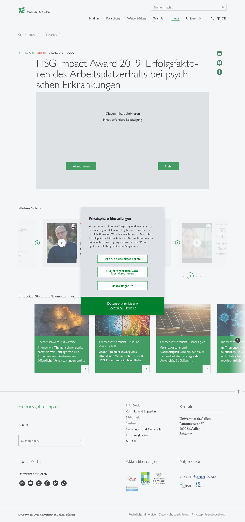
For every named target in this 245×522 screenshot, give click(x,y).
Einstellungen (121, 286)
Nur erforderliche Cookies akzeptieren (122, 272)
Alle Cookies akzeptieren (122, 259)
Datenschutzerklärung (122, 303)
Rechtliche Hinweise (122, 308)
